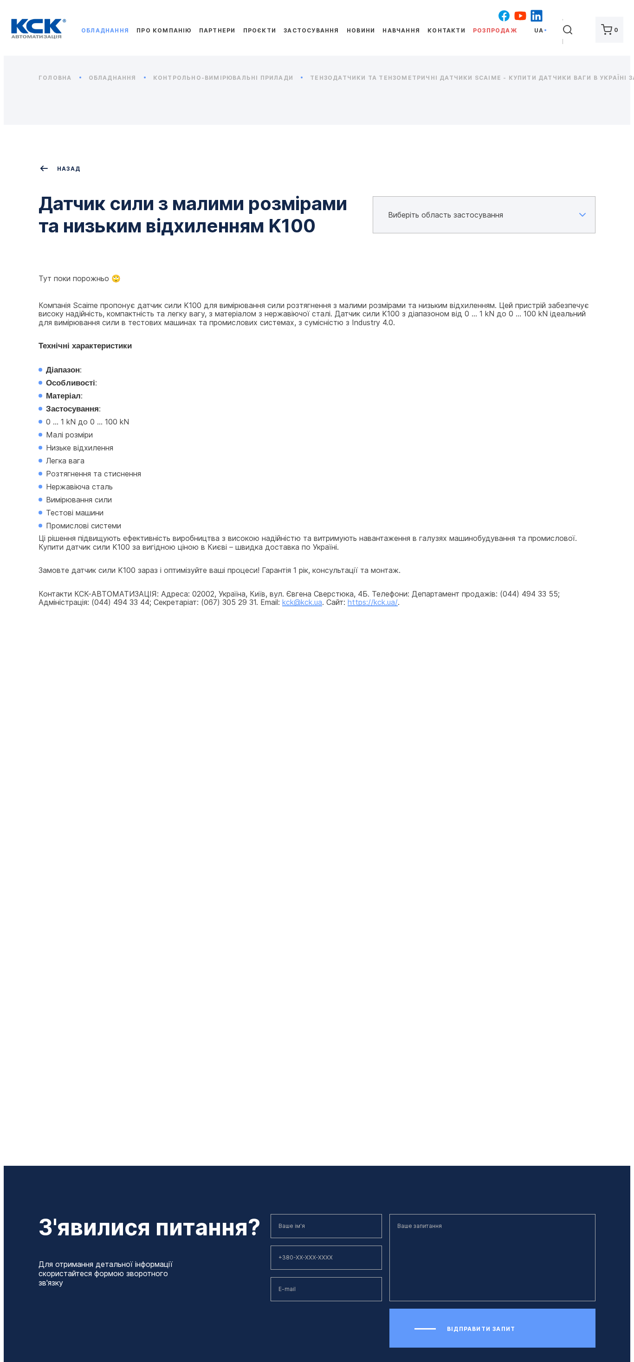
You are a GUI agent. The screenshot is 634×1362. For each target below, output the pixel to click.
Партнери (217, 30)
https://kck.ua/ (373, 602)
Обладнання (105, 30)
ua (538, 30)
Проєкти (259, 30)
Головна (56, 77)
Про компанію (163, 30)
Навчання (401, 30)
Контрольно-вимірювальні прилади (224, 77)
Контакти (446, 30)
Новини (361, 30)
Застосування (311, 30)
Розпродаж (495, 30)
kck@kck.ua (302, 602)
